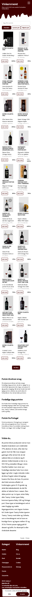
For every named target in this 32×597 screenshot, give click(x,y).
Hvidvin (4, 554)
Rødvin (4, 549)
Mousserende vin (7, 567)
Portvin (4, 571)
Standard (6, 27)
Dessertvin (5, 575)
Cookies (18, 562)
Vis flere (16, 367)
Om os (18, 554)
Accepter (22, 594)
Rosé (3, 558)
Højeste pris (25, 27)
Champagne (5, 562)
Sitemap (18, 567)
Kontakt (18, 558)
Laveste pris (16, 27)
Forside (22, 538)
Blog (17, 549)
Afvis (9, 594)
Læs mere (4, 61)
